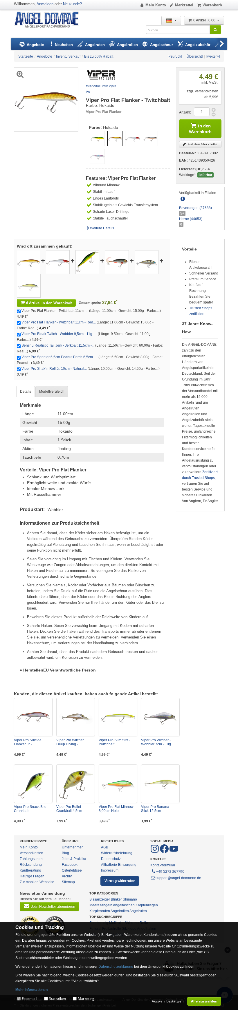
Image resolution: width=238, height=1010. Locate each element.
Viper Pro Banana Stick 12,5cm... (155, 809)
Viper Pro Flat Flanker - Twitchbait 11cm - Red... (58, 322)
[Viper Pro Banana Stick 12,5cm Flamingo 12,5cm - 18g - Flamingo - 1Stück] (160, 783)
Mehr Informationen (31, 990)
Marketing (86, 998)
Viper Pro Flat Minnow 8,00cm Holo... (116, 809)
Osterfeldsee (72, 870)
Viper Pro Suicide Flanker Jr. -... (28, 742)
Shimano (130, 899)
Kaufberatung (30, 870)
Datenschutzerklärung (115, 967)
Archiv (67, 876)
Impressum (109, 870)
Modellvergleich (51, 391)
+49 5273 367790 (170, 871)
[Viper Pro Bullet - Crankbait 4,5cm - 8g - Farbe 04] (75, 783)
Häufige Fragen (32, 876)
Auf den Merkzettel (202, 144)
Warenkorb (212, 5)
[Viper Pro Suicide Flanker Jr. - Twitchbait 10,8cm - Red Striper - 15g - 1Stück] (33, 717)
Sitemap (68, 882)
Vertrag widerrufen (119, 881)
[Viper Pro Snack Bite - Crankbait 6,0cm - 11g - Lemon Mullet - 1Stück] (33, 783)
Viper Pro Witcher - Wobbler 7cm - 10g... (157, 742)
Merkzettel (184, 5)
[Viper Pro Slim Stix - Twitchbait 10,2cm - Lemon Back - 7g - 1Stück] (118, 717)
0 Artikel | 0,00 (204, 20)
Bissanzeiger (99, 899)
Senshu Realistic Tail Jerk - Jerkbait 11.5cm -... (57, 345)
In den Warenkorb (200, 128)
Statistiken (57, 998)
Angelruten (138, 911)
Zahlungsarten (31, 859)
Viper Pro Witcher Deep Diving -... (70, 742)
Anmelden (45, 4)
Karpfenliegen (147, 905)
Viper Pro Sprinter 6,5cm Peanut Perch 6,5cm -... (59, 357)
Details (25, 391)
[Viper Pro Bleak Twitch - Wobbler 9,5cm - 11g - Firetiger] (87, 262)
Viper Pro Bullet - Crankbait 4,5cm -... (71, 809)
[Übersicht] (194, 56)
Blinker (116, 899)
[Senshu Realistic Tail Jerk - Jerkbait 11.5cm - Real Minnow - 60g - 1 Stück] (117, 262)
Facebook (69, 865)
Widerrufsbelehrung (116, 853)
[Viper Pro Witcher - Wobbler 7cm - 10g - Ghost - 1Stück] (160, 717)
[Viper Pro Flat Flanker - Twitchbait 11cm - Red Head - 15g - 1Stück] (58, 262)
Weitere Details (102, 228)
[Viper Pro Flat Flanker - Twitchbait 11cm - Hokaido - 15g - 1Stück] (28, 262)
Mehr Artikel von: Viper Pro (101, 88)
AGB (104, 847)
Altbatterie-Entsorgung (118, 865)
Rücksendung (31, 865)
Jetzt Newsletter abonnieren (53, 907)
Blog (65, 853)
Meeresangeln (100, 905)
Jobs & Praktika (74, 859)
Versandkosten (31, 853)
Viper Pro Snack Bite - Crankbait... (31, 809)
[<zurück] (175, 56)
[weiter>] (213, 56)
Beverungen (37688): (196, 208)
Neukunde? (72, 4)
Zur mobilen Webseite (37, 882)
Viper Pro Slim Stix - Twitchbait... (114, 742)
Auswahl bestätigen (167, 1001)
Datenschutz (111, 859)
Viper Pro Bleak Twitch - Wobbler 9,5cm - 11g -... (59, 334)
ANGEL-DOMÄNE (49, 20)
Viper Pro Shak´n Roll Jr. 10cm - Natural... (54, 369)
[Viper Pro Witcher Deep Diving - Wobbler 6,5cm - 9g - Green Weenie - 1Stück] (75, 717)
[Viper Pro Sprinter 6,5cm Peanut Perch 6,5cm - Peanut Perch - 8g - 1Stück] (146, 262)
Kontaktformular (162, 865)
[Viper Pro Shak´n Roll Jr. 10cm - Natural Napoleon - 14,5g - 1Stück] (29, 285)
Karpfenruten (99, 911)
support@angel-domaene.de (178, 878)
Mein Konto (155, 5)
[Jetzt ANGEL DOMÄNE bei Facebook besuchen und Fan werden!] (155, 852)
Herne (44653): (191, 219)
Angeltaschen (124, 905)
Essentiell (29, 998)
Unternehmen (73, 847)
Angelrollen (120, 911)
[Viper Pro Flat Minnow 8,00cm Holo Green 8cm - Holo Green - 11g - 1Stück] (118, 783)
